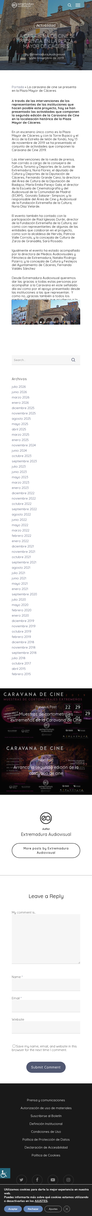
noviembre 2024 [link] (24, 445)
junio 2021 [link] (19, 578)
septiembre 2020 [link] (24, 594)
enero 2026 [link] (20, 402)
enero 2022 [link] (20, 541)
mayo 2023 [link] (20, 477)
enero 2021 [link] (20, 589)
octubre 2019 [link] (21, 631)
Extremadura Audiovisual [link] (47, 54)
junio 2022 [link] (19, 519)
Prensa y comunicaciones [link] (46, 1100)
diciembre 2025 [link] (23, 408)
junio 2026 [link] (19, 392)
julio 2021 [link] (18, 573)
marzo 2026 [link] (20, 397)
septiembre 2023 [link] (24, 461)
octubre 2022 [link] (21, 504)
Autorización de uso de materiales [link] (46, 1108)
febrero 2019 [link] (21, 637)
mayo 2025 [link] (20, 424)
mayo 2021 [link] (20, 583)
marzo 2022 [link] (20, 530)
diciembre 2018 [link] (23, 642)
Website (18, 1019)
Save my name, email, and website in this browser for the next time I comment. (44, 1048)
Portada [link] (18, 87)
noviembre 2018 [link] (24, 647)
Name (17, 977)
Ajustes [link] (53, 1209)
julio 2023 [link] (19, 466)
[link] (5, 1173)
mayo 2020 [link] (20, 605)
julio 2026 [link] (19, 386)
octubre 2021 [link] (21, 557)
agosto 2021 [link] (21, 567)
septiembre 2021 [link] (24, 562)
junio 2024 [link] (19, 450)
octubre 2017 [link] (21, 663)
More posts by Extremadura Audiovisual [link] (46, 850)
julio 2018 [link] (18, 658)
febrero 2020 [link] (21, 610)
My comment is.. (24, 912)
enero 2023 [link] (20, 488)
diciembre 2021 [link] (23, 546)
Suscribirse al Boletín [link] (46, 1116)
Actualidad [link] (46, 25)
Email (17, 998)
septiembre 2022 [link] (24, 509)
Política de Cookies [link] (46, 1155)
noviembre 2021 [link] (23, 551)
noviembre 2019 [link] (24, 626)
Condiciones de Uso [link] (46, 1132)
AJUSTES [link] (41, 1201)
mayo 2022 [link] (20, 525)
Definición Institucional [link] (46, 1124)
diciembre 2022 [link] (23, 493)
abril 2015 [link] (19, 668)
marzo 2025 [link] (20, 434)
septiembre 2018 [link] (24, 653)
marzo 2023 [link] (20, 482)
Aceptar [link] (13, 1209)
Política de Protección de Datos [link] (46, 1139)
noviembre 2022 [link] (24, 498)
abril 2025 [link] (19, 429)
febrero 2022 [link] (21, 535)
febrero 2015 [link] (21, 674)
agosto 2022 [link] (21, 514)
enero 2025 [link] (20, 440)
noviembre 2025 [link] (24, 413)
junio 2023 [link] (19, 472)
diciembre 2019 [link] (23, 621)
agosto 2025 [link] (21, 418)
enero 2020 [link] (20, 615)
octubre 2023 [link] (21, 456)
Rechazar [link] (33, 1209)
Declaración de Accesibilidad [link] (46, 1147)
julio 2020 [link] (19, 599)
